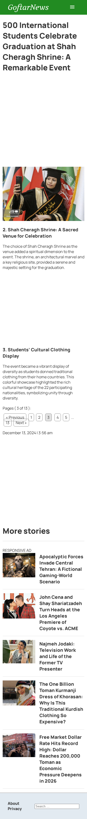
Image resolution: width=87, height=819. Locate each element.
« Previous (15, 417)
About (13, 803)
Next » (21, 422)
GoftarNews (28, 7)
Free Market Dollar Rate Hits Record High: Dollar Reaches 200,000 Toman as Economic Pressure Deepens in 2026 (60, 759)
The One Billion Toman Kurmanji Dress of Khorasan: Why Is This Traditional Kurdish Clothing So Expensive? (61, 703)
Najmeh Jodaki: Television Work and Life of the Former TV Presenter (57, 656)
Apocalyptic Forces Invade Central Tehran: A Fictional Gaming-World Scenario (61, 569)
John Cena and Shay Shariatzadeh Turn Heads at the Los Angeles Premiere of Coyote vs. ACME (60, 613)
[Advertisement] (43, 121)
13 (7, 422)
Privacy (15, 808)
